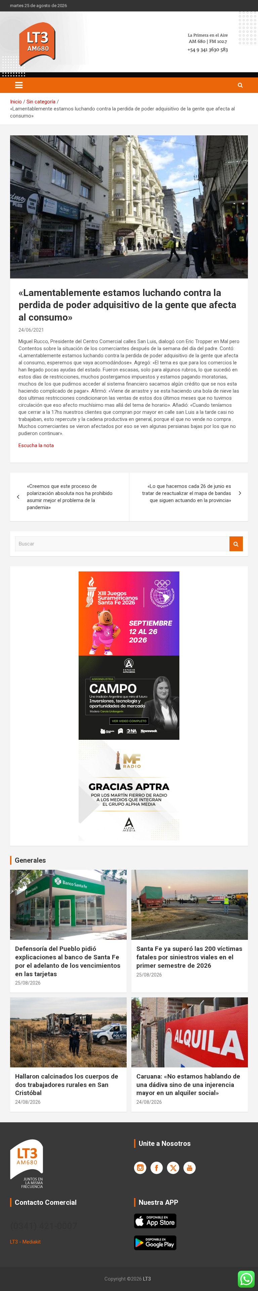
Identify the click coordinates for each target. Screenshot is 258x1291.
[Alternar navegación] (19, 85)
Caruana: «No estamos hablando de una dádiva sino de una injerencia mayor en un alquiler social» (188, 1084)
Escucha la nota (36, 445)
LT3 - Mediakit (25, 1242)
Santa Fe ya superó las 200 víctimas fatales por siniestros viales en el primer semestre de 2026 (189, 957)
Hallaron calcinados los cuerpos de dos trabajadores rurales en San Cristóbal (66, 1084)
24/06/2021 (31, 330)
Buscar (236, 544)
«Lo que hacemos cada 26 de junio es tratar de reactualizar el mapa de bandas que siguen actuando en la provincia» (186, 493)
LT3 (147, 1279)
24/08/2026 (28, 1102)
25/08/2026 (28, 983)
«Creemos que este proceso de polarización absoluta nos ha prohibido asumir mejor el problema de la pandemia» (70, 496)
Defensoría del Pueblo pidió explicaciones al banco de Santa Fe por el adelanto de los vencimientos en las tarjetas (67, 961)
